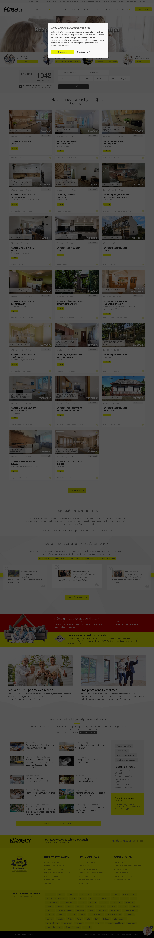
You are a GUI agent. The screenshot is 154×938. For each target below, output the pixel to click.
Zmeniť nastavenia (83, 52)
